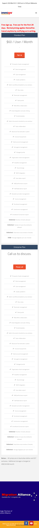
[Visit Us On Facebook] (26, 523)
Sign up (19, 55)
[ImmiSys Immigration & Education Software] (7, 13)
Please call (19, 267)
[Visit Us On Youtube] (31, 523)
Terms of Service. (20, 525)
